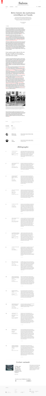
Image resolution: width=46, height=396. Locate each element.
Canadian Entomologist (19, 69)
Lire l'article (22, 158)
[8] (8, 65)
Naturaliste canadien (12, 70)
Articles (15, 390)
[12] (8, 79)
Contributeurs (11, 6)
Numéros (7, 6)
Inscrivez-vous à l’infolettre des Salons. (23, 379)
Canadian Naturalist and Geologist (10, 69)
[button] (36, 6)
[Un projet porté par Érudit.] (2, 1)
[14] (15, 88)
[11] (24, 74)
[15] (9, 116)
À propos (16, 6)
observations (7, 36)
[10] (12, 73)
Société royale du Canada (21, 74)
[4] (16, 40)
